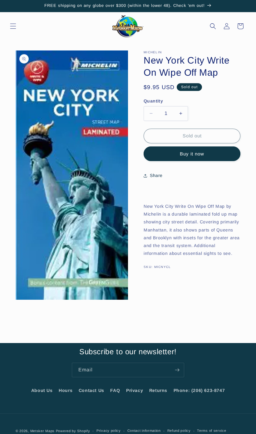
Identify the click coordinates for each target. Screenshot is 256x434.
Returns (158, 390)
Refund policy (179, 430)
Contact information (144, 430)
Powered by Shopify (73, 431)
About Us (42, 390)
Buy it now (192, 153)
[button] (13, 26)
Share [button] (156, 175)
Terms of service (211, 430)
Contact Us (91, 390)
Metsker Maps (42, 431)
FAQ (115, 390)
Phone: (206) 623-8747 (199, 390)
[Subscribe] (177, 370)
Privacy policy (108, 430)
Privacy (134, 390)
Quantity (153, 100)
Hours (65, 390)
